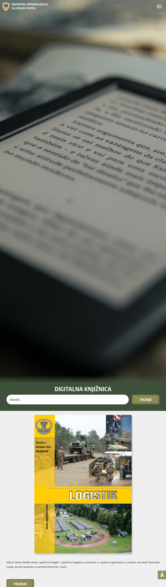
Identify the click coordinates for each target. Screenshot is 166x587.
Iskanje (146, 399)
